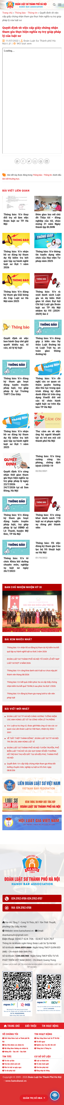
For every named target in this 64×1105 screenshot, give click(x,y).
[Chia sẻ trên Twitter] (29, 161)
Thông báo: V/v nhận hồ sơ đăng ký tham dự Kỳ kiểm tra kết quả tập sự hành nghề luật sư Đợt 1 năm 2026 (16, 259)
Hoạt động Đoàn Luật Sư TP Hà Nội (47, 1038)
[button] (54, 5)
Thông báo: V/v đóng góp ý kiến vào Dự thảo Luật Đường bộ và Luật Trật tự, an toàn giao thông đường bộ (48, 346)
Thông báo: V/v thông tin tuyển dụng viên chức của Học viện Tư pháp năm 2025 (48, 256)
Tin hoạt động (50, 1026)
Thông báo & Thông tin (43, 1048)
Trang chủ (7, 12)
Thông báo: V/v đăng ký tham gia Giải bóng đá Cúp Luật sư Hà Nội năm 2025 (16, 296)
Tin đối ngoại (40, 1041)
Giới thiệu (31, 1026)
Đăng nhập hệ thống (43, 1070)
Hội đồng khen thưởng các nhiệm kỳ (16, 1048)
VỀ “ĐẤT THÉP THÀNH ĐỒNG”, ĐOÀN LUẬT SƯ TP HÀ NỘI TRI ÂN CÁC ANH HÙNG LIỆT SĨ (33, 740)
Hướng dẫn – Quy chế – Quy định (15, 1051)
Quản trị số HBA (33, 1098)
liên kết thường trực (10, 179)
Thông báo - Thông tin (26, 12)
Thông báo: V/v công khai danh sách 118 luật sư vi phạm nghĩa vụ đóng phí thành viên (48, 521)
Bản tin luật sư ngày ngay (12, 1067)
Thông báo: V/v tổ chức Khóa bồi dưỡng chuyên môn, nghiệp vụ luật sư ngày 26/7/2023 (16, 565)
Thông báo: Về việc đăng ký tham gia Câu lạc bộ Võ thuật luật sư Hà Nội (48, 548)
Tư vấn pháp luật (9, 1070)
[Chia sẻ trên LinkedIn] (47, 161)
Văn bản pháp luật (42, 1067)
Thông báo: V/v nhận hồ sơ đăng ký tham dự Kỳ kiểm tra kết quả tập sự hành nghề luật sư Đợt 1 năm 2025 (16, 439)
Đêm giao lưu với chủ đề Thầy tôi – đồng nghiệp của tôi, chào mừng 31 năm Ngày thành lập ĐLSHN (48, 221)
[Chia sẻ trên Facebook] (23, 161)
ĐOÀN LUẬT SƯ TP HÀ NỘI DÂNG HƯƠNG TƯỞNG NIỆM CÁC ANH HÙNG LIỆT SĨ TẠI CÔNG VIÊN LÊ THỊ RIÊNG (32, 718)
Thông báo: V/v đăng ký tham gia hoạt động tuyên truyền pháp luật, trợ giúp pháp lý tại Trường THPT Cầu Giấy (16, 386)
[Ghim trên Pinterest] (41, 161)
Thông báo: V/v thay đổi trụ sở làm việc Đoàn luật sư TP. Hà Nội (16, 219)
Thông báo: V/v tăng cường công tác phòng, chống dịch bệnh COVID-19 (48, 461)
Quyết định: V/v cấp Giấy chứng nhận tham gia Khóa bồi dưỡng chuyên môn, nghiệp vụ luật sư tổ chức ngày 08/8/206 (31, 766)
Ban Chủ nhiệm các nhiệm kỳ (14, 1044)
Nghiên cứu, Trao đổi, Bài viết (46, 1044)
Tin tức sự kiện (9, 1060)
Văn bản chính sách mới (12, 1063)
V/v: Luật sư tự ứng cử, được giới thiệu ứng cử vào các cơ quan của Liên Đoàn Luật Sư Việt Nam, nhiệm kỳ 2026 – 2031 (32, 729)
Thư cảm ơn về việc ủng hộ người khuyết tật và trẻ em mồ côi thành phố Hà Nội (48, 436)
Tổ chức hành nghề (42, 1063)
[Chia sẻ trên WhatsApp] (17, 161)
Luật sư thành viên (42, 1060)
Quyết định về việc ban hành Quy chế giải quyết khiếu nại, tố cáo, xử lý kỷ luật (16, 343)
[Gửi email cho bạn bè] (35, 161)
